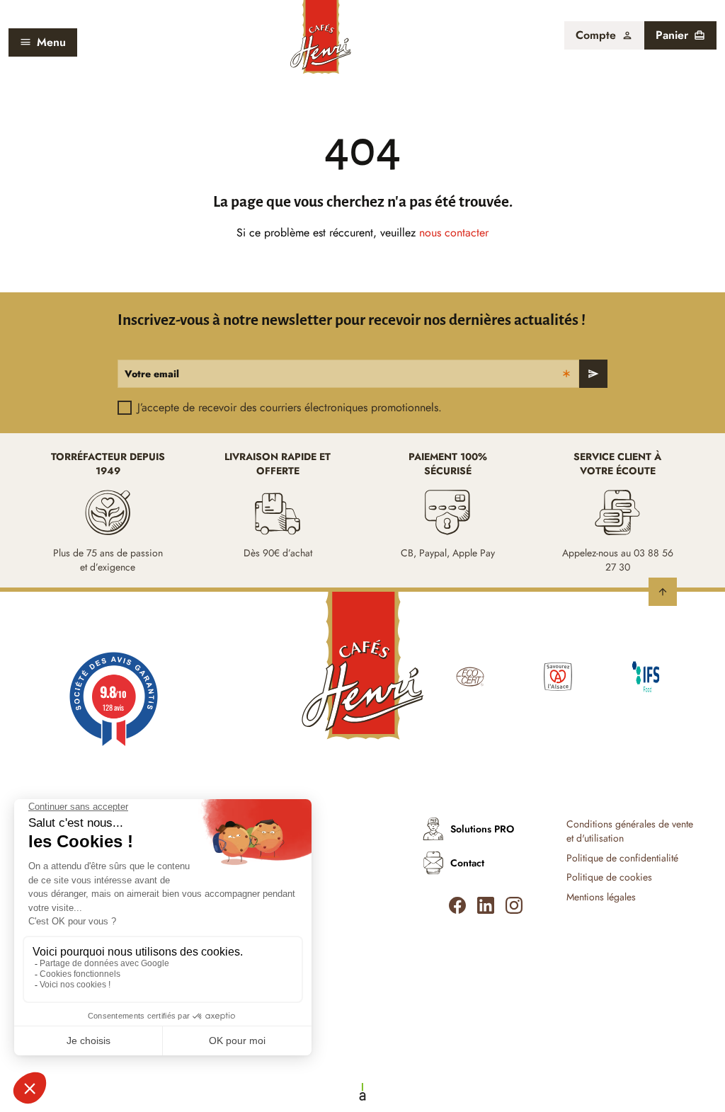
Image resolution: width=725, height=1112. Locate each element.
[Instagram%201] (514, 905)
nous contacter (454, 232)
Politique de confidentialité (622, 858)
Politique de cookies (609, 877)
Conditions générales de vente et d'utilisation (629, 831)
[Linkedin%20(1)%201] (486, 905)
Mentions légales (601, 897)
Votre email (152, 374)
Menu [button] (51, 42)
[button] (604, 35)
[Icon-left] (457, 905)
